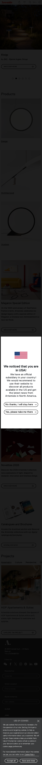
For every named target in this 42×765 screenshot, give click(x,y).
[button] (21, 412)
